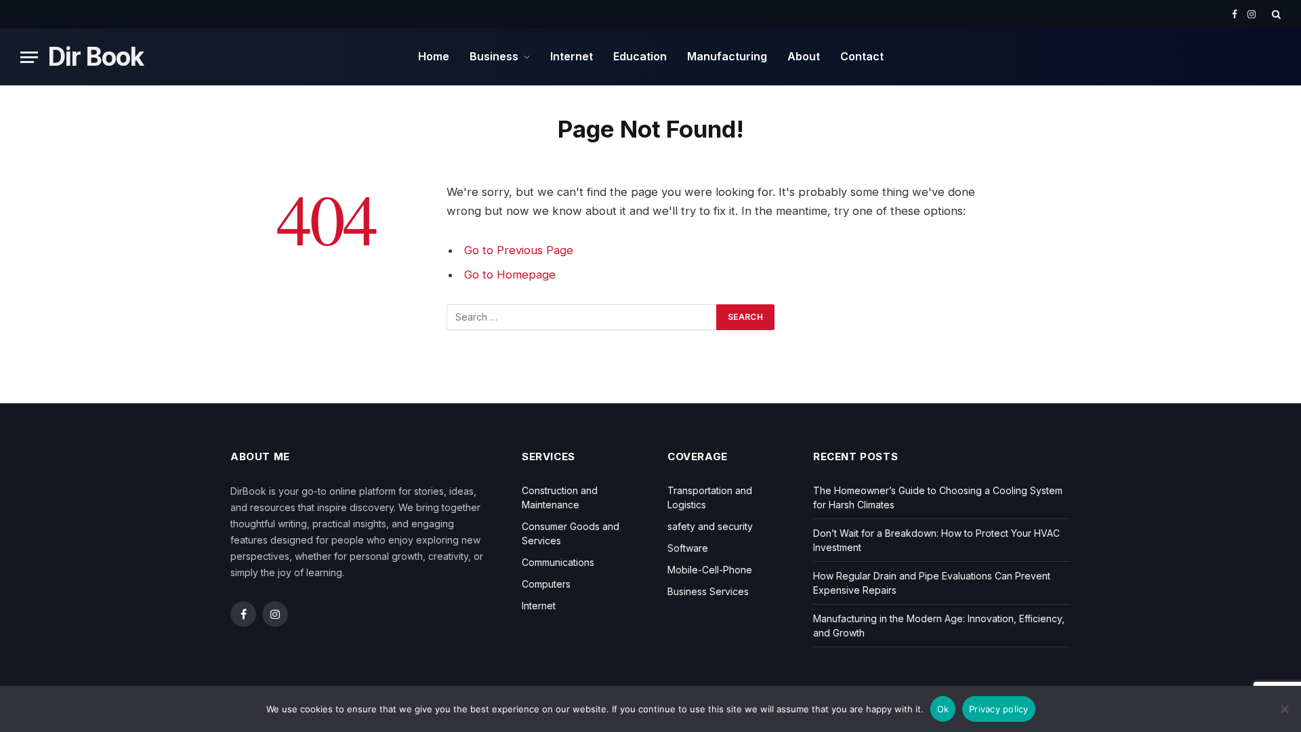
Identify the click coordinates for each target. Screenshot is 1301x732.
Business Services (708, 591)
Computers (546, 584)
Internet (571, 56)
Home (433, 56)
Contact (862, 56)
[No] (1284, 709)
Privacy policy (999, 709)
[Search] (1275, 14)
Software (687, 548)
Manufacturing (727, 56)
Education (640, 56)
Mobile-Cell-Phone (709, 569)
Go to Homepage (510, 274)
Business (494, 56)
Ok (943, 709)
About (803, 56)
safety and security (710, 526)
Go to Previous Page (518, 250)
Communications (558, 562)
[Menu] (29, 57)
